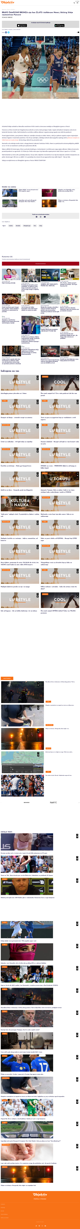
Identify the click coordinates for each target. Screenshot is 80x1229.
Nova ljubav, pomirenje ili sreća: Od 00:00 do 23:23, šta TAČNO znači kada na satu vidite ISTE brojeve (20, 563)
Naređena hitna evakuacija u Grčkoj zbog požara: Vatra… (60, 681)
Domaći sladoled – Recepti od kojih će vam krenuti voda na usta (60, 443)
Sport (8, 9)
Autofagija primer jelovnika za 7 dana (13, 393)
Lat (76, 1)
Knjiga (4, 497)
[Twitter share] (9, 32)
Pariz (35, 225)
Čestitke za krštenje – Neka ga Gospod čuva (16, 466)
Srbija (40, 225)
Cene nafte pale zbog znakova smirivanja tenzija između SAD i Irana (21, 1052)
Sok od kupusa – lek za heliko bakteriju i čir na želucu (19, 611)
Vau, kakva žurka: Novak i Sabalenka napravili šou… (58, 775)
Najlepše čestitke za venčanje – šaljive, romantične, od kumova (19, 539)
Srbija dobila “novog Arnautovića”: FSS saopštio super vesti (18, 941)
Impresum (3, 1204)
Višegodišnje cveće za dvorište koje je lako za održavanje (56, 563)
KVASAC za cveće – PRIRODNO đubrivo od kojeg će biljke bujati (58, 467)
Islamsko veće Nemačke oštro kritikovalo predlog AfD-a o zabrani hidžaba (23, 963)
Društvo (45, 473)
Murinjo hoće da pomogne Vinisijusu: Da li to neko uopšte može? (20, 1030)
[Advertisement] (40, 113)
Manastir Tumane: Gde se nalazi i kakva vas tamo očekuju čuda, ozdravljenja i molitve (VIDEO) (57, 491)
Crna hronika (49, 725)
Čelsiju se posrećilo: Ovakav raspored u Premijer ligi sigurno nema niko (22, 1074)
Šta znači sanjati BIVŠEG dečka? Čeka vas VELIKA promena (58, 612)
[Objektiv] (7, 2)
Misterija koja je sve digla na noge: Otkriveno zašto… (59, 752)
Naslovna (4, 9)
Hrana (4, 400)
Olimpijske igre (26, 225)
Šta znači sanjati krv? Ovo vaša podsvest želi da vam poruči (59, 394)
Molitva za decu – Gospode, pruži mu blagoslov (17, 490)
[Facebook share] (6, 32)
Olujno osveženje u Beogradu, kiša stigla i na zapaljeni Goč (18, 1185)
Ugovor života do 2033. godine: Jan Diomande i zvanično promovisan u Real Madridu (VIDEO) (29, 985)
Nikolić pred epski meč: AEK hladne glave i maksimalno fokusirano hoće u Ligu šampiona (27, 897)
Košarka (12, 9)
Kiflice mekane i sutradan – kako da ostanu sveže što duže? (59, 588)
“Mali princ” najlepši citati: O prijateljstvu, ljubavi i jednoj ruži (20, 515)
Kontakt (2, 1211)
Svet (48, 701)
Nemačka (18, 225)
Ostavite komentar (40, 263)
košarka (11, 225)
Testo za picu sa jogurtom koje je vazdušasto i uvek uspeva (58, 418)
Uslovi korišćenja (4, 1214)
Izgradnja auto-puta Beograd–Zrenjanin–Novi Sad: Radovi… (28, 201)
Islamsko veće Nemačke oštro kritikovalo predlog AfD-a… (66, 190)
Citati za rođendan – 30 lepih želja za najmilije (16, 442)
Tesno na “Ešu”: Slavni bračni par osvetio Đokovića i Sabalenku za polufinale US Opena (27, 875)
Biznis (4, 1033)
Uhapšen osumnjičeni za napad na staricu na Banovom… (59, 705)
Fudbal (4, 879)
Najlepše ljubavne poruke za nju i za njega (15, 587)
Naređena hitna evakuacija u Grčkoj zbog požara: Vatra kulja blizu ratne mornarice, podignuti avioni (31, 1007)
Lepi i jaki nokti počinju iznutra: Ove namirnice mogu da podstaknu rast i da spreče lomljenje (28, 1163)
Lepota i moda (6, 449)
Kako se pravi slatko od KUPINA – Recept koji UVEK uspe (59, 539)
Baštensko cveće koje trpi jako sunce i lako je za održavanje (57, 515)
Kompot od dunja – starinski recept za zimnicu (16, 417)
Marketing (3, 1207)
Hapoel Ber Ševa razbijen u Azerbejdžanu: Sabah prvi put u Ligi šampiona (23, 1118)
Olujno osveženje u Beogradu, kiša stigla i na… (68, 201)
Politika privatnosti (4, 1217)
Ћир (78, 1)
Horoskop (45, 376)
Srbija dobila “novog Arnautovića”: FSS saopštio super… (29, 190)
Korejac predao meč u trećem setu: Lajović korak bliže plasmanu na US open (24, 853)
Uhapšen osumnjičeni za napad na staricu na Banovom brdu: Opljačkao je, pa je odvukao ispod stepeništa (32, 1096)
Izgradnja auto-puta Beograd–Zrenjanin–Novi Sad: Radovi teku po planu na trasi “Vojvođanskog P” (31, 1141)
